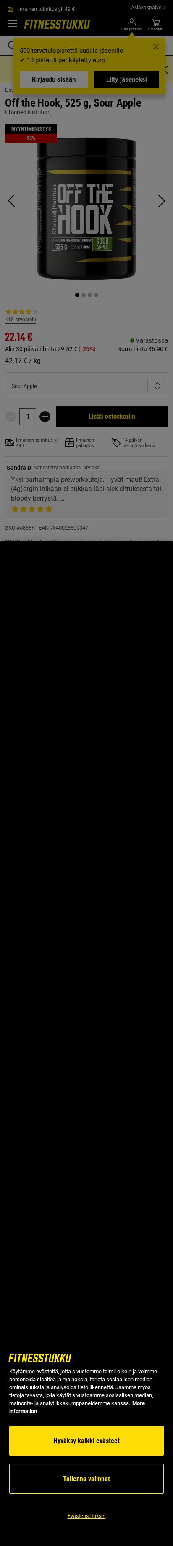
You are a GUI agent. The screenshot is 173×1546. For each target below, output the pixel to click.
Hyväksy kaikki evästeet (86, 1441)
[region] (86, 1043)
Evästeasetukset (87, 1516)
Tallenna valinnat (86, 1479)
